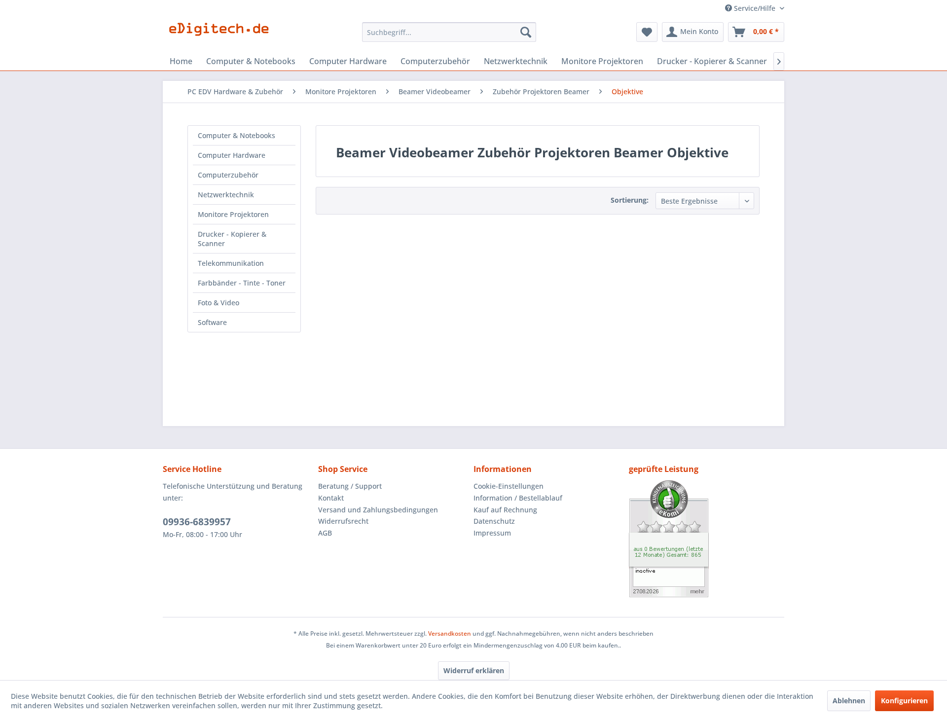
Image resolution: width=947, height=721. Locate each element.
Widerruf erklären (473, 670)
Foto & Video (218, 302)
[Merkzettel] (646, 32)
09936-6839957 (197, 521)
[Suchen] (525, 32)
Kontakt (331, 498)
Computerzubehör (228, 175)
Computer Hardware (231, 155)
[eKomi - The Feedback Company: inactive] (706, 538)
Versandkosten (449, 633)
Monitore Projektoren (233, 214)
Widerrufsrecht (343, 521)
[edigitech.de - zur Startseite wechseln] (222, 34)
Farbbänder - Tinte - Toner (242, 283)
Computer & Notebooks (236, 135)
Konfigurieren (904, 700)
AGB (325, 533)
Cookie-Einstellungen (509, 486)
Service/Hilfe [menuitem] (754, 8)
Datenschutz (494, 521)
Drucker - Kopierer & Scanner (232, 238)
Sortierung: (630, 200)
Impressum (492, 533)
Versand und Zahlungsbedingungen (378, 509)
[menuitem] (449, 32)
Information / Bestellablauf (518, 498)
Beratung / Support (350, 486)
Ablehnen (849, 700)
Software (212, 322)
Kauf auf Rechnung (505, 509)
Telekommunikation (231, 263)
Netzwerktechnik (226, 194)
